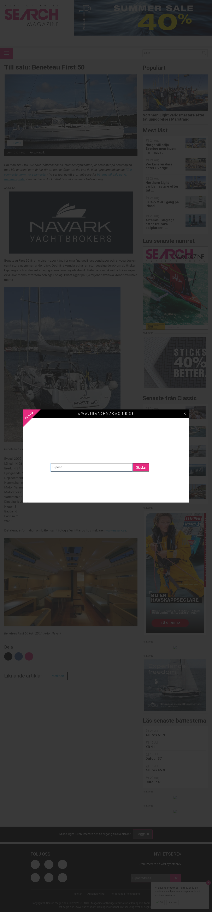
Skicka (141, 467)
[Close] (185, 413)
